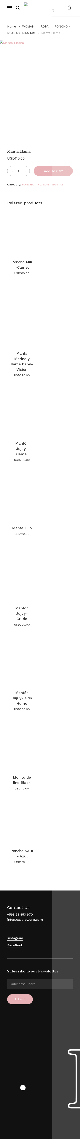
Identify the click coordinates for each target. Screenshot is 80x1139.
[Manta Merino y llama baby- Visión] (22, 314)
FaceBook (15, 945)
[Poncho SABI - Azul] (22, 820)
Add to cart (53, 171)
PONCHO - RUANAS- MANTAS (42, 184)
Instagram (15, 938)
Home (11, 26)
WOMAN (28, 26)
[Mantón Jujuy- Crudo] (22, 572)
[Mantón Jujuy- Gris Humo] (22, 660)
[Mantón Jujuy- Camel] (22, 410)
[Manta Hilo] (22, 495)
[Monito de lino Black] (22, 744)
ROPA (44, 26)
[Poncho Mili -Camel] (22, 232)
